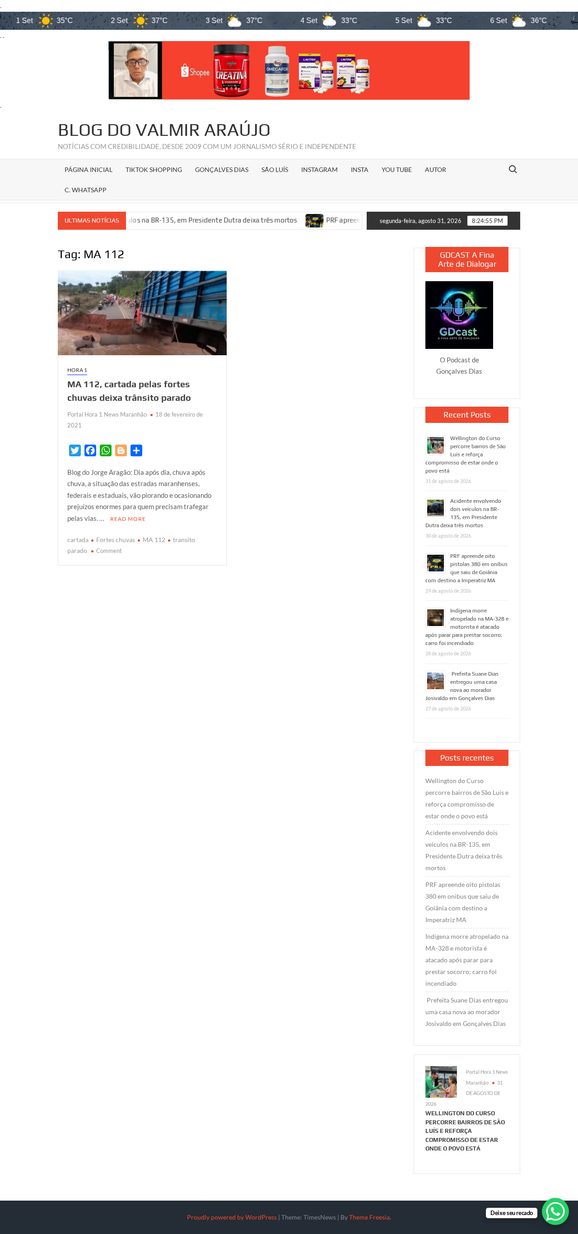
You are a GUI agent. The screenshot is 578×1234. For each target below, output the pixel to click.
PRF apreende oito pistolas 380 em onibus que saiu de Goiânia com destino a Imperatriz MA (462, 902)
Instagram (319, 169)
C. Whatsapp (86, 190)
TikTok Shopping (154, 169)
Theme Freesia (369, 1217)
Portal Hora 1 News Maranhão (107, 414)
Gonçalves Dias (221, 169)
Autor (435, 169)
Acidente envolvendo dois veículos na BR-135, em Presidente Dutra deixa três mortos (463, 850)
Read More (128, 518)
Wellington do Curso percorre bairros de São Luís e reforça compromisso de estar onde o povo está (465, 454)
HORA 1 (77, 369)
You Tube (397, 169)
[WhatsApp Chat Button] (555, 1211)
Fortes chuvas (115, 539)
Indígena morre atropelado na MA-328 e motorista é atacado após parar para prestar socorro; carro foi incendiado (466, 627)
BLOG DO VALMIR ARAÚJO (164, 129)
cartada (78, 539)
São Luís (274, 169)
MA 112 (154, 539)
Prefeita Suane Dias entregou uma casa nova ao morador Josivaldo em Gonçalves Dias (466, 1011)
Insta (359, 169)
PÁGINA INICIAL (88, 169)
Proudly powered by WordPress (232, 1217)
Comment (109, 550)
